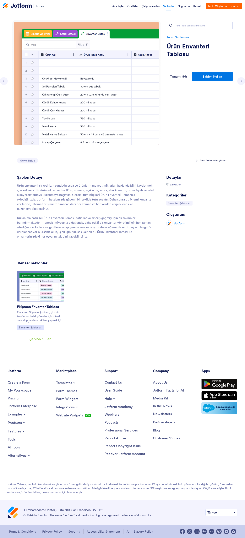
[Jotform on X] (189, 531)
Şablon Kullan (212, 76)
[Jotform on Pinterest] (219, 531)
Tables (39, 6)
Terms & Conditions (22, 531)
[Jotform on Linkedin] (197, 531)
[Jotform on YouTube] (226, 531)
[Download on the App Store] (219, 395)
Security (74, 531)
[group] (40, 310)
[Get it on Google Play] (219, 384)
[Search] (171, 25)
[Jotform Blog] (211, 531)
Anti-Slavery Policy (140, 531)
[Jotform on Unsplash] (233, 531)
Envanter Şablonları (179, 203)
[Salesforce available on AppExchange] (219, 408)
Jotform (179, 223)
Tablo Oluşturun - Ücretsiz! (224, 6)
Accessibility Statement (103, 531)
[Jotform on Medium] (204, 531)
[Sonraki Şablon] (241, 81)
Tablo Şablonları (178, 37)
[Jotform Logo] (17, 6)
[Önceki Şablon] (4, 81)
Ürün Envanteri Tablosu (188, 50)
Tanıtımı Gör (178, 76)
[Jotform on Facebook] (182, 531)
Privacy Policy (52, 531)
